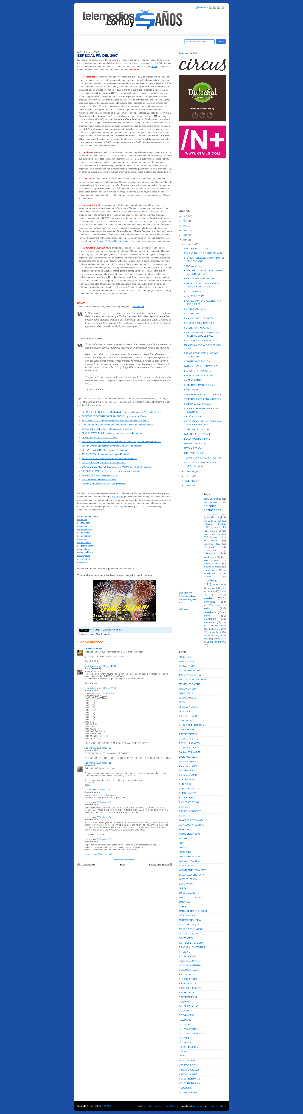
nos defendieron (84, 529)
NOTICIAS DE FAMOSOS (191, 929)
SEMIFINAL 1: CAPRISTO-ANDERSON (202, 399)
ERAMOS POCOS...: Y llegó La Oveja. (100, 437)
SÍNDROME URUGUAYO (190, 988)
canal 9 (213, 531)
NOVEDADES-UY (187, 938)
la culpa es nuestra (212, 567)
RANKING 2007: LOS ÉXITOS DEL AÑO (203, 253)
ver (135, 208)
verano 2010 (215, 632)
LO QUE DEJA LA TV (189, 893)
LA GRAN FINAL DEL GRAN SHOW (200, 366)
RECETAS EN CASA (189, 970)
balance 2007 (94, 634)
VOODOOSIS (185, 1088)
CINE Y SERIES (186, 729)
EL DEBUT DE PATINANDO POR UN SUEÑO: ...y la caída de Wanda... (115, 416)
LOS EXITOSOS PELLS (190, 897)
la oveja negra (210, 570)
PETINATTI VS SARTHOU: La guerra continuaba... (105, 450)
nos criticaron (83, 559)
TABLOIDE (184, 1002)
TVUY (182, 1056)
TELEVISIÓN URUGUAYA (191, 1033)
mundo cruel (219, 585)
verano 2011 (209, 635)
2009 (184, 230)
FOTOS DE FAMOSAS (189, 834)
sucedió (218, 605)
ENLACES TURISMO (189, 802)
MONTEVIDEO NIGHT (189, 684)
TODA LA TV (185, 1042)
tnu (224, 622)
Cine (139, 42)
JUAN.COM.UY (186, 693)
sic (205, 605)
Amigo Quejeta (114, 241)
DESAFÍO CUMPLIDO (194, 443)
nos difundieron (84, 536)
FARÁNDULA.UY (187, 829)
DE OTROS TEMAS (188, 766)
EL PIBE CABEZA (187, 793)
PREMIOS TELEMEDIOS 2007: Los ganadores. (104, 484)
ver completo (138, 306)
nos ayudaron (83, 549)
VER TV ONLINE (187, 1065)
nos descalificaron (85, 552)
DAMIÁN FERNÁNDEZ (189, 752)
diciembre (189, 244)
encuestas (209, 547)
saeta (208, 598)
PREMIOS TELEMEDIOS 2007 (198, 375)
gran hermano (210, 557)
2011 (184, 221)
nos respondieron (85, 546)
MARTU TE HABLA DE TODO (193, 911)
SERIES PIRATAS (187, 983)
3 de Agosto (118, 496)
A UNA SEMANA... (193, 313)
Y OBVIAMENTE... (193, 266)
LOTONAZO (184, 902)
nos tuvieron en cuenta (87, 516)
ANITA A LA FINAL (192, 380)
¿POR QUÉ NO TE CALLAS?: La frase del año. (104, 462)
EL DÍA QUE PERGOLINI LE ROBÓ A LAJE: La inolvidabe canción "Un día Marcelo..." (121, 412)
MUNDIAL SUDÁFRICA (190, 920)
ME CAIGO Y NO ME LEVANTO (194, 680)
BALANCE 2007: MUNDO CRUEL (199, 279)
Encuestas (153, 42)
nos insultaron (83, 523)
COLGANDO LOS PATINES (197, 361)
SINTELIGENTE (186, 992)
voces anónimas (216, 642)
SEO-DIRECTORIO (188, 979)
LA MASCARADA (187, 866)
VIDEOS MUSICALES (189, 1070)
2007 (184, 240)
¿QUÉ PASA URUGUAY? (190, 965)
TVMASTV (184, 1052)
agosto (188, 485)
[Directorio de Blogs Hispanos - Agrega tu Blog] (190, 602)
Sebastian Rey (156, 1106)
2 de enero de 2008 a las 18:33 (97, 748)
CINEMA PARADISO (188, 734)
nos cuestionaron (85, 526)
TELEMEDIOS (105, 1106)
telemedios (106, 634)
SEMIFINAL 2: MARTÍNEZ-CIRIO (199, 385)
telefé (207, 615)
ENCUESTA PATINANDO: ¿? (197, 371)
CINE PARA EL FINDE (194, 453)
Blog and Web (197, 1106)
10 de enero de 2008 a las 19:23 (98, 854)
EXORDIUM (184, 807)
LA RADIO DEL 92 (187, 698)
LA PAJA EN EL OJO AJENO (192, 870)
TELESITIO (184, 1024)
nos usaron (82, 519)
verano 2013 (220, 639)
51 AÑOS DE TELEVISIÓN (196, 429)
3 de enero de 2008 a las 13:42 (97, 790)
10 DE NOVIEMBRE (188, 707)
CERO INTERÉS (187, 720)
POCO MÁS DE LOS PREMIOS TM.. (201, 340)
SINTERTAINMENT (188, 997)
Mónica (88, 765)
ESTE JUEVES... (192, 390)
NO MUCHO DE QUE (189, 924)
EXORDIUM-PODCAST (190, 811)
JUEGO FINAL (186, 657)
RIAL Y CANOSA (187, 974)
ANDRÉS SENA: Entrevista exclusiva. (99, 479)
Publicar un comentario (124, 860)
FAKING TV (184, 816)
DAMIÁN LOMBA (187, 666)
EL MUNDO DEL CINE (189, 788)
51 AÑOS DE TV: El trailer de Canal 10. (100, 475)
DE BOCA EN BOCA (188, 761)
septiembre (190, 481)
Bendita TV (102, 241)
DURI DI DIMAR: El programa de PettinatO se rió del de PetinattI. (112, 446)
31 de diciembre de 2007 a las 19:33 (100, 666)
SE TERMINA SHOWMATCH (197, 328)
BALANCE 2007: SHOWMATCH (199, 318)
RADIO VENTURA (187, 689)
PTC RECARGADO (188, 956)
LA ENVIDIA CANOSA (189, 861)
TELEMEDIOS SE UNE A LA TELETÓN (202, 458)
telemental (209, 622)
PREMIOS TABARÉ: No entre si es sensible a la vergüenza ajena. (112, 471)
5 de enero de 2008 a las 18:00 (97, 839)
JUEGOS (183, 847)
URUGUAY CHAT (187, 1061)
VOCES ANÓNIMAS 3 (189, 1083)
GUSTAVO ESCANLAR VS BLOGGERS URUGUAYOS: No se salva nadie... (117, 467)
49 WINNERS (185, 711)
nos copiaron (83, 562)
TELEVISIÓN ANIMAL (189, 1029)
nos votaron (82, 539)
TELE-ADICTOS (186, 1015)
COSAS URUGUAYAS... (190, 743)
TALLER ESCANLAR (188, 1006)
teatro (207, 608)
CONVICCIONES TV (188, 739)
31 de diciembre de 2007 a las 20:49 (100, 688)
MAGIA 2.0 (184, 906)
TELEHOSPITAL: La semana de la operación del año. (106, 454)
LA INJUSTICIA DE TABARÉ (197, 434)
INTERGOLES (185, 838)
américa (217, 499)
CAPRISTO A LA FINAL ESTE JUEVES (202, 394)
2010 (184, 226)
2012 (184, 216)
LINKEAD (183, 888)
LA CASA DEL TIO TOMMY (192, 671)
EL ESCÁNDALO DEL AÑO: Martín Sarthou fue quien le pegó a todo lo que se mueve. (121, 441)
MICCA (182, 702)
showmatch (210, 601)
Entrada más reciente (159, 864)
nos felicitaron (83, 533)
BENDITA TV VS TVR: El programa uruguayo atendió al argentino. (112, 433)
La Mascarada (91, 648)
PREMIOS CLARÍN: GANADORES (200, 323)
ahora (206, 499)
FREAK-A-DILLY (186, 661)
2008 (184, 235)
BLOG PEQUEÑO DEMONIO (192, 725)
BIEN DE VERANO (188, 716)
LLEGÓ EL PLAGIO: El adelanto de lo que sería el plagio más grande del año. (117, 425)
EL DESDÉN (185, 784)
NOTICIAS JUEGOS (188, 934)
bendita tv (213, 517)
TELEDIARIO (185, 1020)
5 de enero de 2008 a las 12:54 (97, 817)
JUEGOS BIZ (185, 852)
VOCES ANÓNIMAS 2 (189, 1079)
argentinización (210, 502)
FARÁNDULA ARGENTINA (191, 825)
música (211, 588)
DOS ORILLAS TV (187, 770)
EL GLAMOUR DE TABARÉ (197, 439)
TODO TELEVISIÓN (188, 1047)
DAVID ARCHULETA (188, 757)
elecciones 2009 (212, 544)
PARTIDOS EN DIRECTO (191, 943)
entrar (154, 66)
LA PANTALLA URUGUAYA (191, 875)
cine (218, 534)
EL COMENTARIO (187, 779)
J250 (181, 843)
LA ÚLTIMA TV (186, 884)
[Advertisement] (202, 182)
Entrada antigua (87, 864)
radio (212, 591)
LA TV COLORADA (188, 879)
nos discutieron (84, 542)
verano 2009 (220, 629)
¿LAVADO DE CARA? (194, 296)
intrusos (217, 563)
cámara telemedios (212, 521)
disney (215, 537)
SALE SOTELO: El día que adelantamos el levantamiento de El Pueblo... (115, 420)
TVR (211, 625)
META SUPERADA (193, 448)
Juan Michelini (171, 1106)
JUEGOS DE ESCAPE (189, 856)
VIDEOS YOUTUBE (188, 1074)
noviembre (190, 471)
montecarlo (212, 580)
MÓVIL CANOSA (187, 915)
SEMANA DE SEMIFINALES (197, 404)
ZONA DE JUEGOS (188, 1092)
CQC (206, 537)
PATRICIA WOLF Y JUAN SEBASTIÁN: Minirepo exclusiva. (109, 458)
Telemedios (172, 42)
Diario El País (129, 241)
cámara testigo (215, 524)
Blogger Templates (217, 1106)
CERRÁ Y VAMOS (192, 416)
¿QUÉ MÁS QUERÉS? (189, 961)
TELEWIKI (184, 1038)
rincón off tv (218, 595)
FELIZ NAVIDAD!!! (192, 291)
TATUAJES (184, 1011)
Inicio (122, 864)
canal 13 (219, 527)
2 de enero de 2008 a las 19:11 (97, 763)
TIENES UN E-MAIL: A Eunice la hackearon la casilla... (107, 429)
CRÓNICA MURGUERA (190, 675)
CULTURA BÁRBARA (189, 748)
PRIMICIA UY (185, 952)
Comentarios (185, 53)
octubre (188, 476)
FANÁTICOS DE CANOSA (191, 820)
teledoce (210, 612)
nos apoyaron (83, 555)
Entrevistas (118, 42)
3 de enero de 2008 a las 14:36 (97, 802)
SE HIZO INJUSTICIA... (195, 309)
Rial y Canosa (91, 668)
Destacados (90, 42)
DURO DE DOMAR (188, 775)
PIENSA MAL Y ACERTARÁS (193, 947)
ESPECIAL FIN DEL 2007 (196, 248)
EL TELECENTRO (187, 797)
